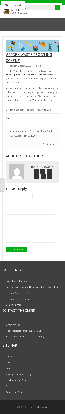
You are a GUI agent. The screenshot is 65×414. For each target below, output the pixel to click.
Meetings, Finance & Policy (18, 374)
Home (9, 356)
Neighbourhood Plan (16, 380)
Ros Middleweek (42, 166)
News (38, 65)
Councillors (11, 368)
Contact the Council (15, 392)
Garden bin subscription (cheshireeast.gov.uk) (28, 109)
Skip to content (13, 5)
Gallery (9, 386)
